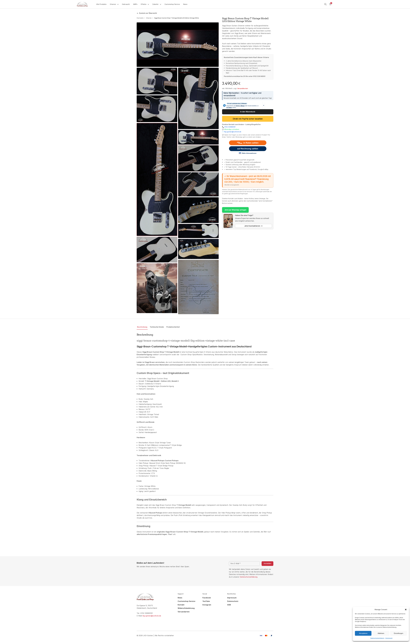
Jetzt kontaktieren (252, 226)
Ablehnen (381, 633)
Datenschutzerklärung (377, 638)
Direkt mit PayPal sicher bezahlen (248, 118)
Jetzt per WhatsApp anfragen (235, 210)
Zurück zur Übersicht (148, 13)
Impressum (388, 638)
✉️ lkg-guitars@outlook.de (231, 132)
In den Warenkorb (247, 111)
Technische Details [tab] (157, 327)
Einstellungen (398, 633)
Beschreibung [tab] (142, 327)
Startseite (140, 18)
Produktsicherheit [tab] (173, 327)
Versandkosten (242, 89)
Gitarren (149, 18)
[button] (406, 609)
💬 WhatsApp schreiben (230, 129)
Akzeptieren (363, 633)
